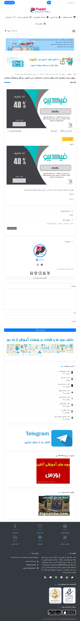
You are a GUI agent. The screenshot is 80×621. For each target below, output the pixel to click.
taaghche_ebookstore (52, 224)
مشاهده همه (12, 228)
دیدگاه (73, 286)
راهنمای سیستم (23, 17)
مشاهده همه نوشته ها (40, 278)
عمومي (69, 74)
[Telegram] (42, 265)
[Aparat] (67, 577)
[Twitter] (72, 577)
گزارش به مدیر (68, 139)
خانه (75, 74)
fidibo (71, 224)
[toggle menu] (74, 31)
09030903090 (13, 31)
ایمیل (74, 321)
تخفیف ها (39, 24)
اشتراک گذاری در (14, 131)
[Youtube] (50, 577)
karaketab (66, 224)
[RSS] (45, 577)
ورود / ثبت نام (9, 3)
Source (71, 199)
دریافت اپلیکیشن (39, 17)
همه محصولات (67, 17)
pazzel (41, 260)
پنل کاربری (54, 17)
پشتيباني (9, 17)
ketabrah (60, 224)
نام (74, 313)
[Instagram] (38, 265)
